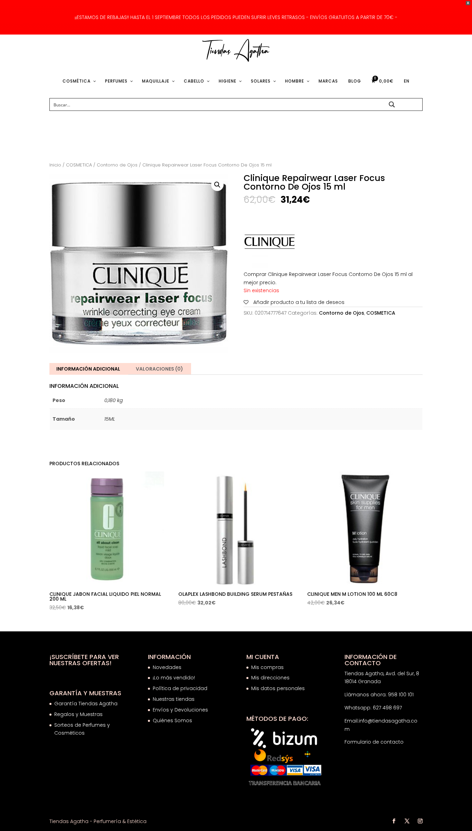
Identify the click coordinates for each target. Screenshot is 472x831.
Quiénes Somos (172, 720)
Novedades (167, 667)
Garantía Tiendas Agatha (85, 703)
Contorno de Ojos (117, 165)
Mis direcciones (270, 677)
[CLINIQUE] (269, 243)
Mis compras (267, 667)
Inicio (55, 165)
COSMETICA (79, 165)
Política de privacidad (180, 688)
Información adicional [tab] (88, 368)
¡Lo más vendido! (174, 677)
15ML (109, 419)
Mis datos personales (278, 688)
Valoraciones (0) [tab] (159, 368)
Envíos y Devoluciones (181, 709)
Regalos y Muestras (78, 714)
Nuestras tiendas (174, 699)
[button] (217, 185)
